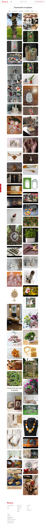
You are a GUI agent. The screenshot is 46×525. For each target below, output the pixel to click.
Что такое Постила (10, 505)
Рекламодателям (10, 522)
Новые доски (19, 506)
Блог (8, 508)
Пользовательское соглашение (10, 517)
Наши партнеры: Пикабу (11, 519)
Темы (28, 506)
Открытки (18, 508)
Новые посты (19, 505)
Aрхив (18, 511)
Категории (28, 505)
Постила (5, 2)
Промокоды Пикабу (10, 521)
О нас (8, 506)
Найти (23, 1)
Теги (27, 508)
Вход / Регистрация (39, 1)
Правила (8, 515)
